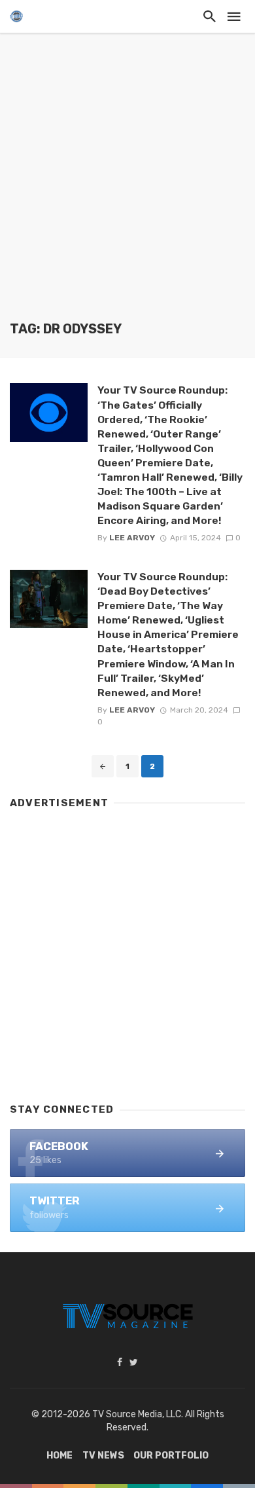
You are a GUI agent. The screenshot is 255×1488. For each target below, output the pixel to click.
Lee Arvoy (132, 537)
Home (59, 1455)
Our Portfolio (171, 1455)
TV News (103, 1455)
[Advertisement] (127, 186)
